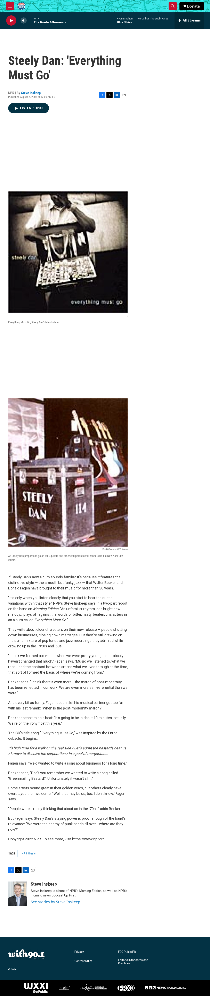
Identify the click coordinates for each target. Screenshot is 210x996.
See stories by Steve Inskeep (55, 901)
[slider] (30, 20)
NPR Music (29, 853)
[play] (11, 20)
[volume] (23, 20)
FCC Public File (127, 951)
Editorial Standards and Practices (133, 962)
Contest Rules (83, 961)
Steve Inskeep (31, 93)
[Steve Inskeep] (17, 894)
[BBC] (165, 987)
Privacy (79, 951)
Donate (193, 6)
